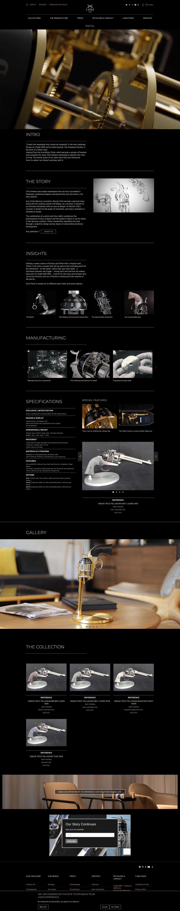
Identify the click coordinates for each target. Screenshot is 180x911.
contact (33, 4)
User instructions (98, 889)
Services (147, 18)
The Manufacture (59, 18)
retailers (42, 4)
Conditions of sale (142, 884)
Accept (105, 907)
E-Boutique (128, 18)
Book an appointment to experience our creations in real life (90, 792)
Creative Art (30, 884)
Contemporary (31, 889)
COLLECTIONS (34, 18)
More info (43, 907)
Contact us (48, 231)
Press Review (75, 889)
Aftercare (95, 884)
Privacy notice (140, 889)
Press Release (75, 884)
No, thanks (115, 907)
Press (80, 18)
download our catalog (58, 4)
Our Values (52, 889)
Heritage (51, 884)
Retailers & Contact (102, 18)
